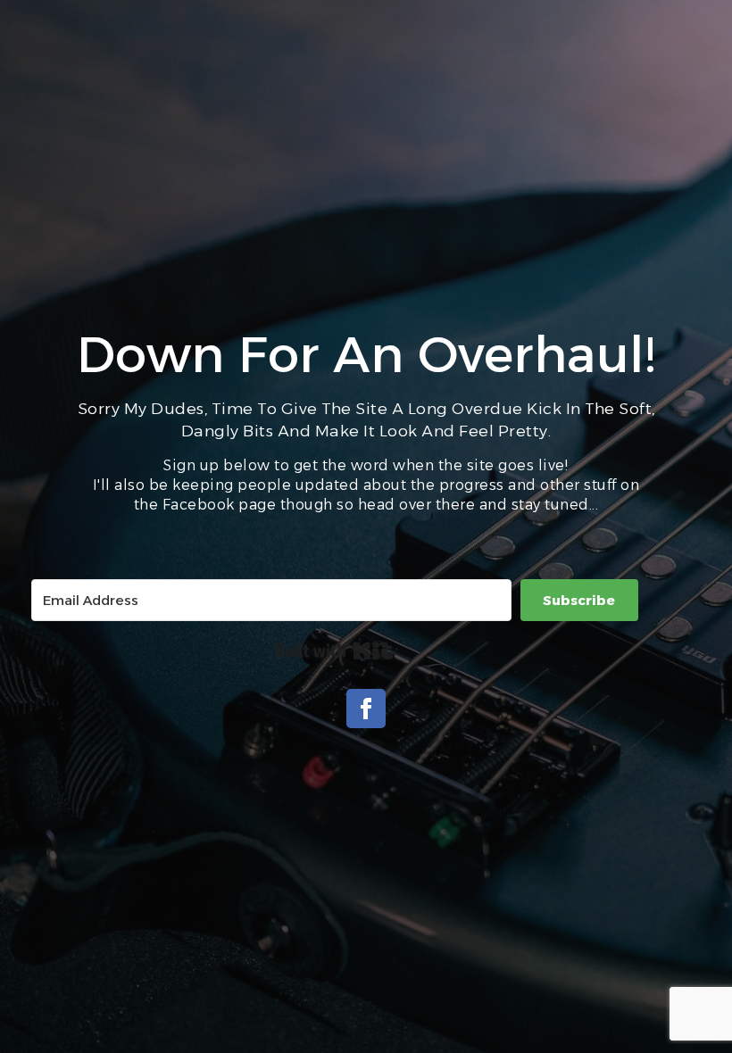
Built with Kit (334, 650)
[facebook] (366, 708)
